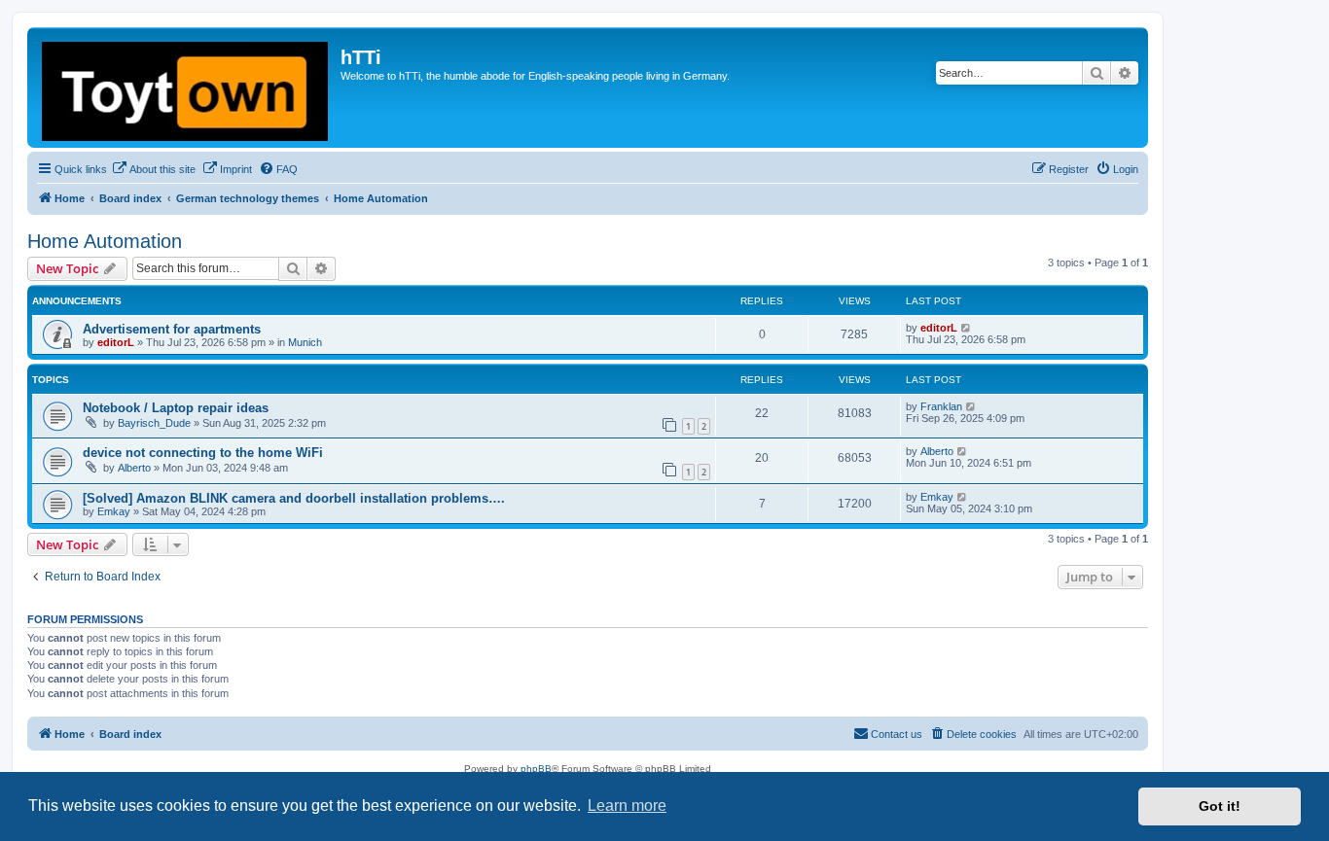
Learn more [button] (627, 805)
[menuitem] (154, 169)
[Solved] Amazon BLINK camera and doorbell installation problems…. (294, 498)
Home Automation (104, 241)
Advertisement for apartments (172, 329)
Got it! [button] (1219, 806)
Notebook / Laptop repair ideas (176, 408)
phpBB (536, 768)
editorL (115, 342)
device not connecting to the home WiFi (203, 452)
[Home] (186, 87)
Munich (305, 342)
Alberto (134, 467)
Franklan (941, 406)
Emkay (113, 511)
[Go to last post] (966, 327)
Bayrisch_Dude (154, 423)
